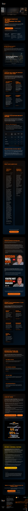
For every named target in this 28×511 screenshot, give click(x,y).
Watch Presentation (14, 63)
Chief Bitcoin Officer (25, 505)
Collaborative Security (18, 28)
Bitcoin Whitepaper (25, 507)
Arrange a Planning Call (9, 28)
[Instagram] (26, 509)
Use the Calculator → (18, 318)
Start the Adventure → (8, 341)
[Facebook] (24, 509)
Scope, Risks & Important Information (9, 505)
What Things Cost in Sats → (8, 329)
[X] (23, 509)
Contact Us (20, 415)
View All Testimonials (14, 231)
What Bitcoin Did (6, 265)
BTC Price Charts (18, 502)
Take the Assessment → (18, 329)
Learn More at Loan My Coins (10, 415)
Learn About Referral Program (10, 467)
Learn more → (7, 91)
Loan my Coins (26, 503)
